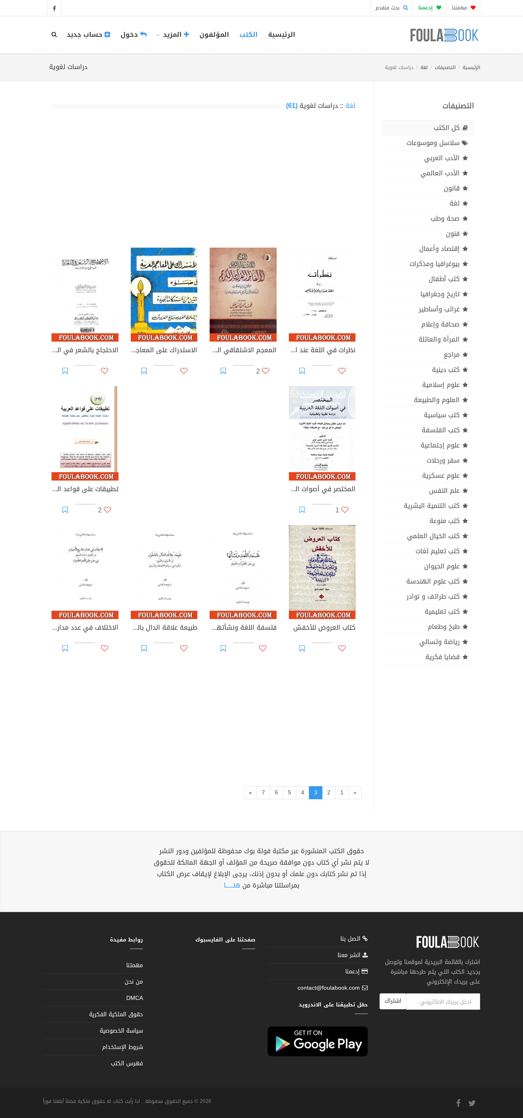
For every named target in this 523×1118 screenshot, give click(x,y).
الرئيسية (281, 34)
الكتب (248, 34)
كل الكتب (447, 127)
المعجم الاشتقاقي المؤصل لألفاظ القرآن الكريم (243, 351)
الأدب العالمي (440, 173)
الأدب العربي (442, 158)
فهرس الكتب (127, 1063)
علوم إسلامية (441, 384)
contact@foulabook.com (328, 987)
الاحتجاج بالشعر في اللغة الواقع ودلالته (84, 351)
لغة (424, 67)
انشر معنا (349, 955)
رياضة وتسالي (439, 641)
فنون (453, 233)
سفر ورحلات (443, 460)
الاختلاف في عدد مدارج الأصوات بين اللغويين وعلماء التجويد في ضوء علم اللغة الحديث (84, 628)
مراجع (452, 354)
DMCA (134, 998)
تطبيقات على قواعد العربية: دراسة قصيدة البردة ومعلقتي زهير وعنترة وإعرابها (84, 490)
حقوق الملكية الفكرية (116, 1014)
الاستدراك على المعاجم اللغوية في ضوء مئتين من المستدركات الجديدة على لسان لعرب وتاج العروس (164, 351)
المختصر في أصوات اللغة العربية (322, 490)
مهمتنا (460, 7)
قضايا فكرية (442, 657)
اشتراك (392, 1000)
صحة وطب (445, 218)
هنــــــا (232, 885)
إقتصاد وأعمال (439, 248)
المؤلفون (214, 34)
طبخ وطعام (444, 626)
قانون (452, 188)
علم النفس (444, 490)
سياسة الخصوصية (121, 1030)
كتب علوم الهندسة (433, 581)
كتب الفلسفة (441, 430)
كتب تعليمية (442, 611)
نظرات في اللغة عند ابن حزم (322, 351)
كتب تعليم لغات (438, 551)
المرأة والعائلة (439, 339)
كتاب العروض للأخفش (324, 628)
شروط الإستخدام (122, 1047)
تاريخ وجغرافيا (440, 294)
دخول (130, 34)
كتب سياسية (442, 415)
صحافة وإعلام (440, 324)
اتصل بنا (351, 939)
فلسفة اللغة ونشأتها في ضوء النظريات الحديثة (243, 628)
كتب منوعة (444, 520)
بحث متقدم (388, 7)
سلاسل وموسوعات (433, 142)
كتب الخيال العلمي (433, 536)
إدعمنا (353, 971)
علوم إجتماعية (440, 445)
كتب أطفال (444, 279)
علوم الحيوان (442, 566)
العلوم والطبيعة (437, 400)
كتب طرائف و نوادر (433, 596)
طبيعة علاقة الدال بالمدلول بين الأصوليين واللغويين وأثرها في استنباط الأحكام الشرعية (164, 628)
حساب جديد (86, 34)
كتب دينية (446, 369)
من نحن (134, 981)
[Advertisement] (203, 180)
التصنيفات (445, 67)
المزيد (172, 34)
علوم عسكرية (441, 475)
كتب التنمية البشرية (432, 505)
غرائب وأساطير (439, 309)
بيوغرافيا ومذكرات (434, 263)
